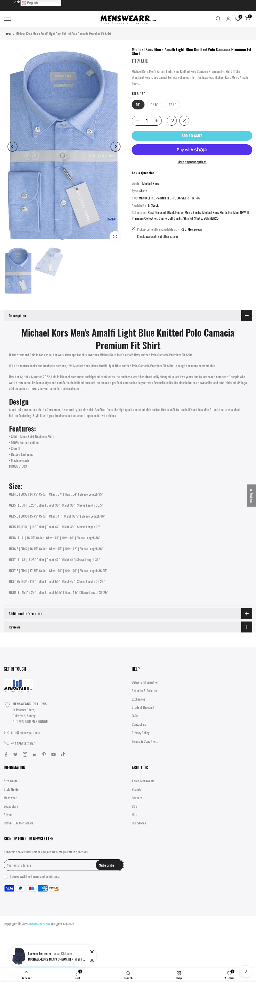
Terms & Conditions (145, 741)
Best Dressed (157, 212)
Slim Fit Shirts (192, 218)
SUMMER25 (211, 218)
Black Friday (175, 212)
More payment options (192, 161)
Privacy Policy (140, 732)
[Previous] (13, 147)
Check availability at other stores (157, 236)
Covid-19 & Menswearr (18, 822)
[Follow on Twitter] (15, 754)
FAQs (135, 715)
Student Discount (143, 707)
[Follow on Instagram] (25, 754)
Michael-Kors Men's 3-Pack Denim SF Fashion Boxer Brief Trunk (57, 959)
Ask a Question (143, 172)
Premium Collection (144, 218)
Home (7, 33)
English (32, 3)
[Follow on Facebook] (6, 754)
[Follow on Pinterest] (44, 754)
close (10, 1)
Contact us (139, 724)
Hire (134, 814)
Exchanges (138, 699)
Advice (8, 814)
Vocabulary (11, 806)
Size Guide (11, 780)
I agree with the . (35, 876)
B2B (135, 806)
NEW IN (244, 212)
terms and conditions (45, 876)
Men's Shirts (193, 212)
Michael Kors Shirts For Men (220, 212)
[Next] (115, 147)
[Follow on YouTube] (53, 754)
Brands (136, 789)
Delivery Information (145, 682)
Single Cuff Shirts (170, 218)
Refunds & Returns (144, 690)
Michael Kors (150, 183)
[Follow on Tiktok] (63, 754)
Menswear (10, 797)
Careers (137, 797)
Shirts (143, 190)
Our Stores (139, 822)
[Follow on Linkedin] (34, 754)
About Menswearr (143, 780)
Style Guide (11, 789)
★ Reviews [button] (251, 495)
